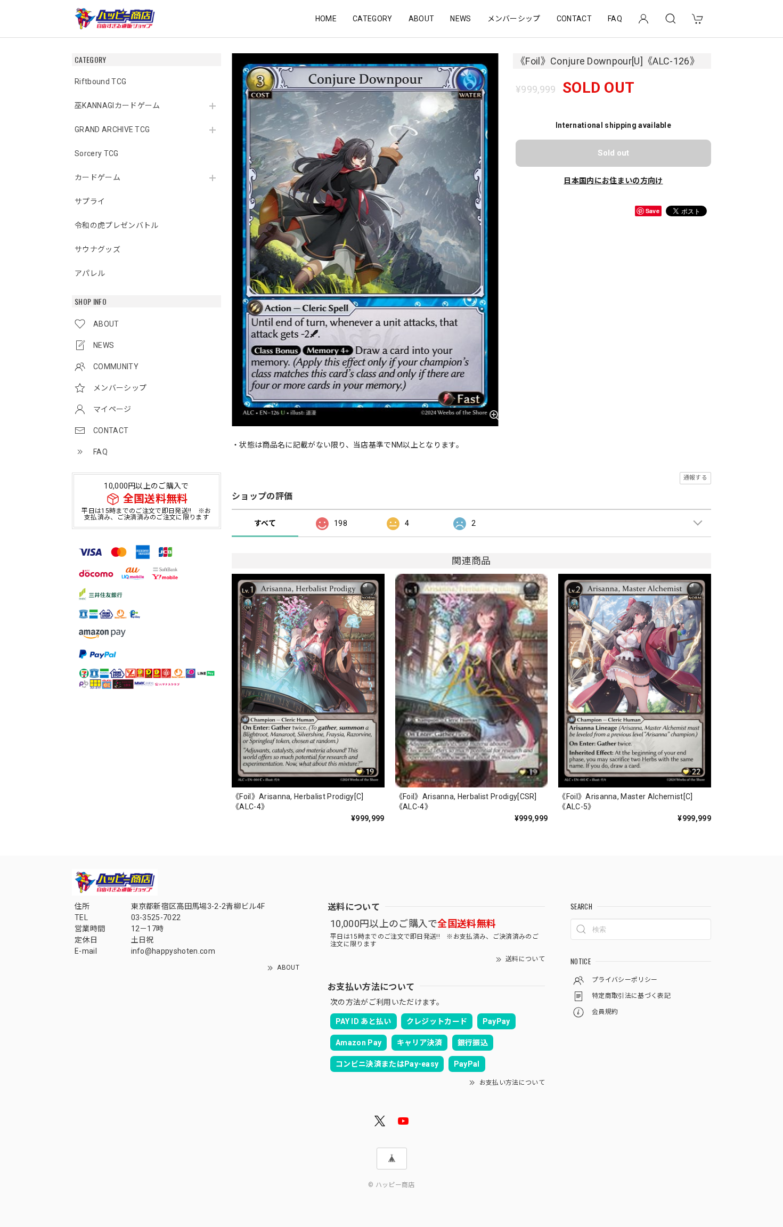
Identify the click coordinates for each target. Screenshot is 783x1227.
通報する (695, 477)
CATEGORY (373, 18)
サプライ (90, 201)
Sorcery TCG (97, 153)
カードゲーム (97, 177)
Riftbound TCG (100, 81)
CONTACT (574, 18)
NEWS (460, 18)
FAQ (615, 18)
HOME (326, 18)
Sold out (613, 153)
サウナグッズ (97, 249)
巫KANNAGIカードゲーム (117, 105)
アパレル (90, 273)
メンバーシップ (514, 18)
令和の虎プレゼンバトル (117, 225)
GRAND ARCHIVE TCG (112, 129)
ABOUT (422, 18)
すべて (265, 523)
